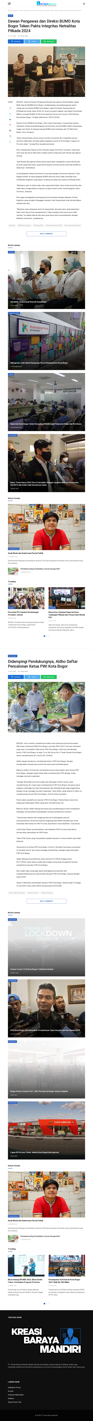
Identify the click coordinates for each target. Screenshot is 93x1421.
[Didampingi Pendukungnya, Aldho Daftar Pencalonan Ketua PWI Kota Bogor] (46, 707)
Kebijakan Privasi (14, 1387)
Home (10, 10)
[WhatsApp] (10, 141)
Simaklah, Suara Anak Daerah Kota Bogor (28, 302)
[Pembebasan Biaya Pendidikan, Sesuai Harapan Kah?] (13, 571)
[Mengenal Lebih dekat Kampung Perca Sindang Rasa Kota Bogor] (46, 341)
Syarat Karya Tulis (14, 1402)
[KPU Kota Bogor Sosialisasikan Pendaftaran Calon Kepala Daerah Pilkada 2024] (46, 1008)
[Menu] (9, 3)
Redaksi (11, 1398)
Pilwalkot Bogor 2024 (54, 225)
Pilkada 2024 (38, 225)
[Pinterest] (10, 125)
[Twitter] (10, 113)
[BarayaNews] (46, 3)
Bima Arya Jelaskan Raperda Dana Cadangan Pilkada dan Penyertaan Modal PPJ (67, 615)
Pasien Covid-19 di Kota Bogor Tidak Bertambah (31, 969)
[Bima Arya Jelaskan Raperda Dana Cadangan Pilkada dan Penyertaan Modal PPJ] (67, 598)
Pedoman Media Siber (16, 1395)
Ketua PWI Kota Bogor (17, 893)
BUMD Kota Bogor (24, 225)
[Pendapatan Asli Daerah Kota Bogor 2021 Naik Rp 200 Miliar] (67, 1266)
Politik (15, 10)
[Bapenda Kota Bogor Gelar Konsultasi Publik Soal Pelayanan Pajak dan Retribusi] (46, 402)
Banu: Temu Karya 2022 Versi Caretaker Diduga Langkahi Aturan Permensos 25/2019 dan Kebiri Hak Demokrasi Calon (44, 483)
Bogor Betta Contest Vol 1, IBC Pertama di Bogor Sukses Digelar (39, 1091)
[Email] (10, 130)
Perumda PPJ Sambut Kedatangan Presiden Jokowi (23, 613)
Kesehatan (12, 919)
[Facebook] (10, 108)
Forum (11, 374)
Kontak (10, 1391)
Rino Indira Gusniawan (72, 225)
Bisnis (11, 1275)
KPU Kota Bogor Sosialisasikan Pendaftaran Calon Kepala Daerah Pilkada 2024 (45, 1030)
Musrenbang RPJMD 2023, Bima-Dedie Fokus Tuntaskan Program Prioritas (25, 1280)
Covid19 (11, 608)
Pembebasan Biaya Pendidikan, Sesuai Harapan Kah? (40, 569)
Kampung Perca (14, 313)
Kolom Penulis (13, 549)
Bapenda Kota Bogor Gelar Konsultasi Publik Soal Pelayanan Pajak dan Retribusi (45, 424)
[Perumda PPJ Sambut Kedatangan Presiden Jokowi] (26, 598)
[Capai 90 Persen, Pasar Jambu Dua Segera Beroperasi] (46, 1130)
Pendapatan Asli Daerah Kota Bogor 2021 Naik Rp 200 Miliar (64, 1280)
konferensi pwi (33, 893)
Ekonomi (52, 608)
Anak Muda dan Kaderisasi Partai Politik (25, 553)
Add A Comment (46, 234)
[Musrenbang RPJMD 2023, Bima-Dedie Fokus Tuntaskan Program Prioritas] (26, 1266)
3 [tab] (49, 636)
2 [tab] (46, 636)
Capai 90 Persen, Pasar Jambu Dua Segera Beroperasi (34, 1152)
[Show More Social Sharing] (59, 41)
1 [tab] (44, 636)
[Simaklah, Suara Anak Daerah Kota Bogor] (46, 280)
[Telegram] (10, 136)
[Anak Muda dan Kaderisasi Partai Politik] (46, 527)
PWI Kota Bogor (47, 893)
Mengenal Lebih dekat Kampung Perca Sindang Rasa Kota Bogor (39, 363)
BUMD (10, 15)
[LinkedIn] (10, 119)
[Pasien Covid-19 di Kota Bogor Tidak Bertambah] (46, 947)
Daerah (11, 252)
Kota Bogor (12, 435)
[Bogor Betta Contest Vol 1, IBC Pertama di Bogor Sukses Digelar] (46, 1069)
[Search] (84, 3)
